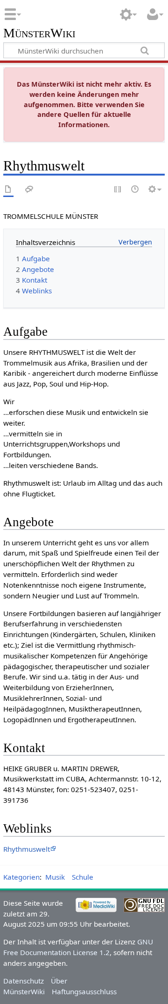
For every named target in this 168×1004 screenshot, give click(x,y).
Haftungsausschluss (84, 991)
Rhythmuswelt (26, 849)
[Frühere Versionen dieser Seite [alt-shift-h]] (135, 189)
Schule (82, 877)
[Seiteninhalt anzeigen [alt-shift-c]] (8, 189)
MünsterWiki (39, 33)
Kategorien (21, 877)
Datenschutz (23, 980)
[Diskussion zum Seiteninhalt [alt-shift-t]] (29, 189)
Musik (55, 877)
